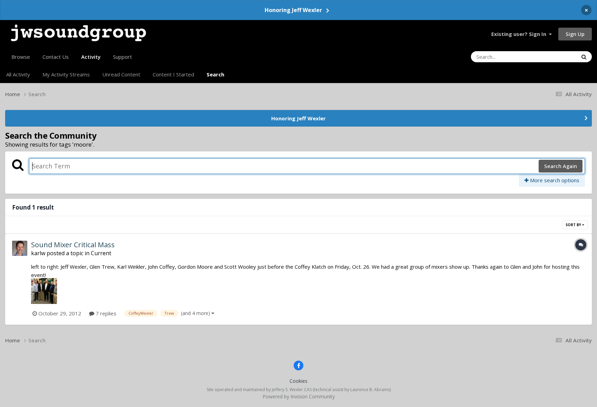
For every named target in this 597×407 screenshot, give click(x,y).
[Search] (584, 56)
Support (122, 56)
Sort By (574, 224)
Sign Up (575, 33)
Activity (91, 56)
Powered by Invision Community (299, 396)
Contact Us (55, 56)
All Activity (18, 74)
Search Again (560, 166)
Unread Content (121, 74)
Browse (20, 56)
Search (215, 74)
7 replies (105, 313)
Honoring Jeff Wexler (293, 10)
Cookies (298, 381)
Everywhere (555, 56)
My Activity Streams (66, 74)
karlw (38, 253)
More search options (554, 180)
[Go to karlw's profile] (19, 248)
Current (101, 253)
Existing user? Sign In (520, 33)
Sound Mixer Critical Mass (73, 244)
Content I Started (173, 74)
